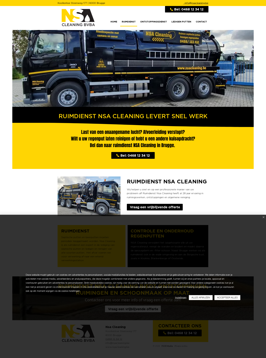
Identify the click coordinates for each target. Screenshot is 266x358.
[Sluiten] (263, 217)
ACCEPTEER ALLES (227, 297)
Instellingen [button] (180, 297)
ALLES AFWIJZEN (200, 297)
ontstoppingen (155, 197)
